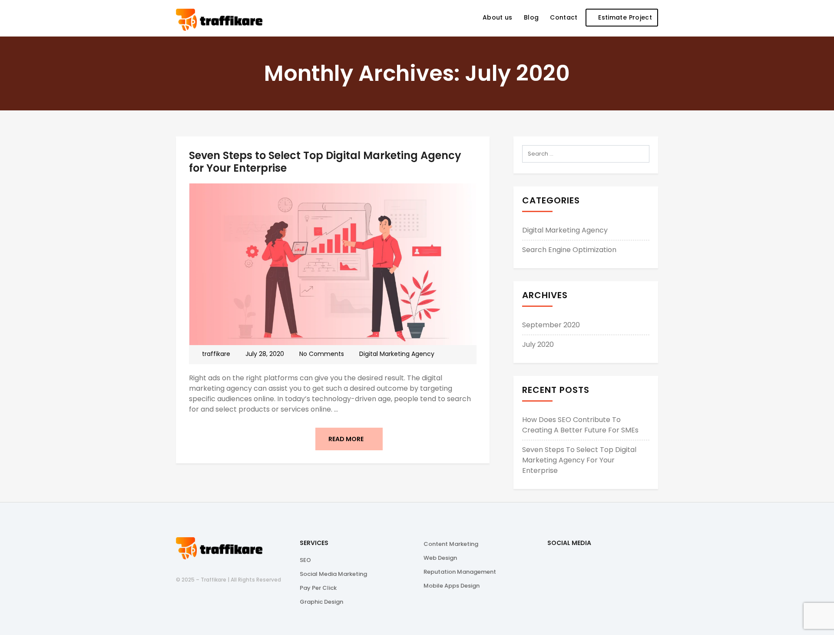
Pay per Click (318, 588)
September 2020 (551, 325)
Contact (563, 17)
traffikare (216, 353)
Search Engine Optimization (569, 250)
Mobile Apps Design (452, 586)
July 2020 (538, 344)
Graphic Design (321, 602)
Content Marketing (451, 544)
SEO (305, 560)
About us (498, 17)
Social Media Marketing (333, 574)
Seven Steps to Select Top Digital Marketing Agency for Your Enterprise (325, 161)
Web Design (440, 558)
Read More (346, 439)
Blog (531, 17)
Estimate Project (624, 17)
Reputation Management (460, 572)
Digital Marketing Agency (396, 353)
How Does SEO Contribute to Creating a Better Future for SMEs (580, 425)
